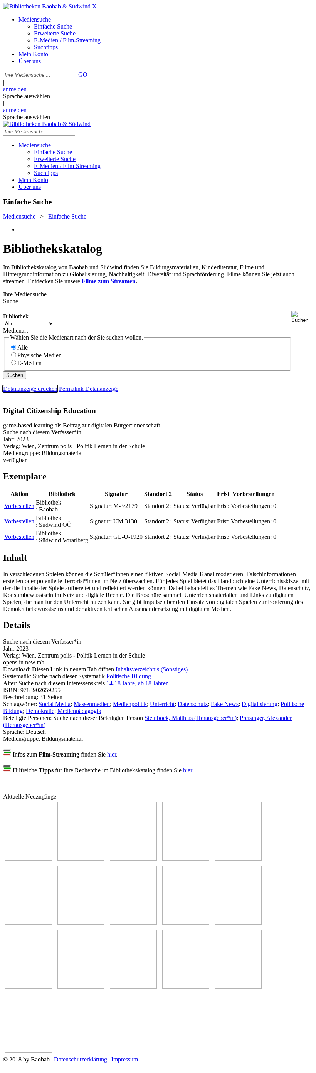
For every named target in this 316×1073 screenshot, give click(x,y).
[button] (302, 317)
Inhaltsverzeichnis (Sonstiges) (152, 669)
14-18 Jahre (120, 683)
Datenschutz (193, 704)
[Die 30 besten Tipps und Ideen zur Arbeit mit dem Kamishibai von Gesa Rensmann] (28, 858)
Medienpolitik (130, 704)
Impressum (124, 1059)
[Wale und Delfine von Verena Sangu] (185, 858)
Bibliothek (16, 316)
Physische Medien (39, 355)
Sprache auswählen (26, 96)
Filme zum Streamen (109, 281)
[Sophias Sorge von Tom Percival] (238, 858)
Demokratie (40, 711)
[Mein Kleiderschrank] (28, 1050)
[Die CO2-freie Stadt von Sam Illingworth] (133, 858)
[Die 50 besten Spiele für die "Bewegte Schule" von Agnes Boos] (80, 986)
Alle (22, 347)
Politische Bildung (128, 676)
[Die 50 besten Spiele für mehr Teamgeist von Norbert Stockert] (238, 922)
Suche (10, 301)
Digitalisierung (259, 704)
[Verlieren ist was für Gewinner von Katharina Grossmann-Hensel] (28, 922)
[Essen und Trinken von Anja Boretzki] (133, 986)
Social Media (55, 704)
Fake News (225, 704)
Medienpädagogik (79, 711)
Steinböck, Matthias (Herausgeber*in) (191, 718)
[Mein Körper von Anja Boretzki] (185, 986)
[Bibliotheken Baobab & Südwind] (47, 6)
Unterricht (162, 704)
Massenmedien (92, 704)
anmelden (15, 89)
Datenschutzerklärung (80, 1059)
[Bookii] (80, 922)
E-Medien (29, 363)
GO (82, 74)
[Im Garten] (185, 922)
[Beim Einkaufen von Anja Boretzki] (238, 986)
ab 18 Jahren (153, 683)
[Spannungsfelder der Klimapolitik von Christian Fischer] (80, 858)
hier (111, 754)
